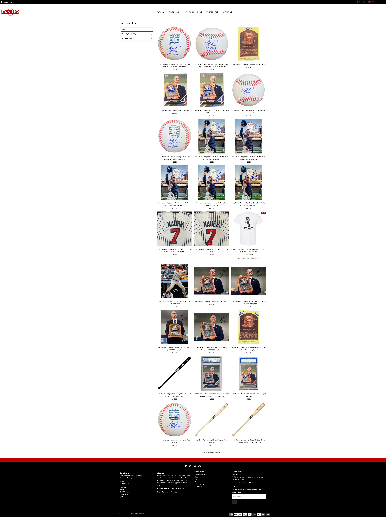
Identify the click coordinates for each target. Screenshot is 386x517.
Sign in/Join (362, 2)
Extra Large (254, 258)
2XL (259, 258)
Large (248, 258)
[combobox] (47, 2)
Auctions (189, 12)
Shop (179, 12)
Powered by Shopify (137, 514)
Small (238, 258)
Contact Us (226, 12)
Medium (243, 258)
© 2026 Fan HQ (124, 514)
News (199, 12)
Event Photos (211, 12)
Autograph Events (165, 12)
